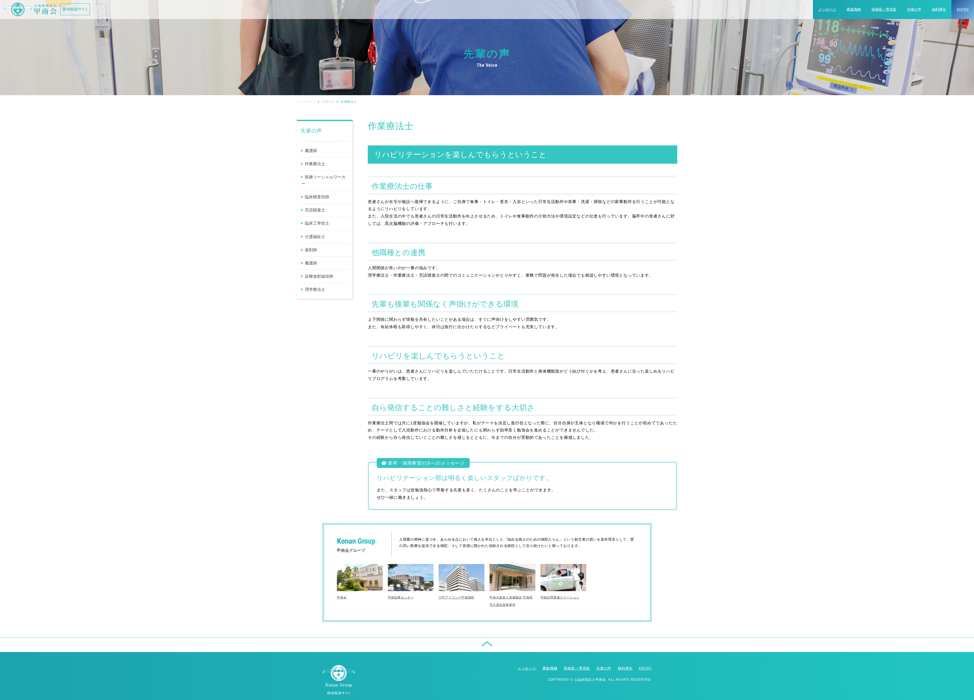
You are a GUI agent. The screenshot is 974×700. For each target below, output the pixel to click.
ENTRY (963, 9)
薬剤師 (311, 250)
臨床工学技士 (317, 223)
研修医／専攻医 (884, 9)
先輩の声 (914, 9)
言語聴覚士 (315, 210)
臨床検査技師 (317, 197)
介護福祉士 (315, 237)
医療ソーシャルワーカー (323, 180)
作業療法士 (315, 164)
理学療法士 (315, 289)
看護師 (311, 150)
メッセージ (827, 9)
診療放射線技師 (319, 276)
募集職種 (854, 9)
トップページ (306, 102)
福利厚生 (939, 9)
